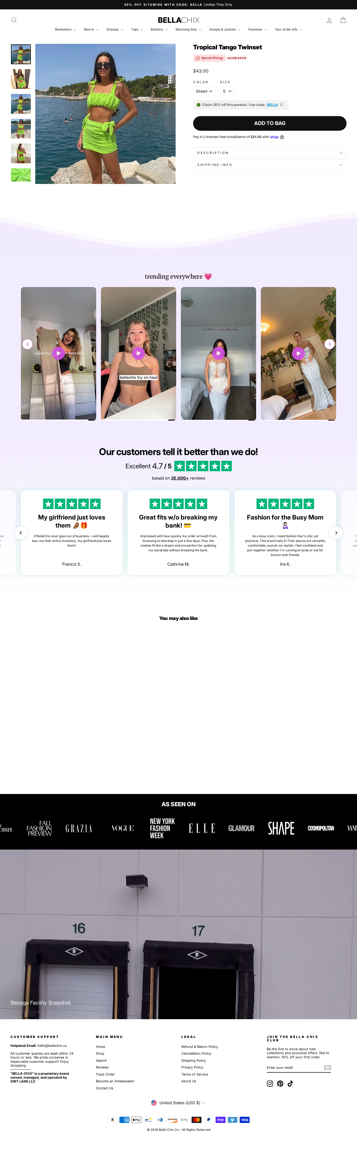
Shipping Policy (193, 1060)
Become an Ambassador (115, 1081)
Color (201, 82)
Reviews (102, 1067)
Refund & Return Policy (199, 1047)
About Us (188, 1081)
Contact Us (104, 1088)
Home (100, 1047)
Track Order (105, 1074)
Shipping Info (215, 165)
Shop (100, 1053)
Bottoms (157, 29)
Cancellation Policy (196, 1053)
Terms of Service (194, 1074)
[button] (329, 344)
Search (101, 1060)
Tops (135, 29)
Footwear (255, 29)
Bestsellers (63, 29)
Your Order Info (286, 29)
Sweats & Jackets (223, 29)
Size (225, 82)
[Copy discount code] (282, 104)
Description (213, 153)
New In (89, 29)
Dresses (113, 29)
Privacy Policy (192, 1067)
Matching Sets (187, 29)
